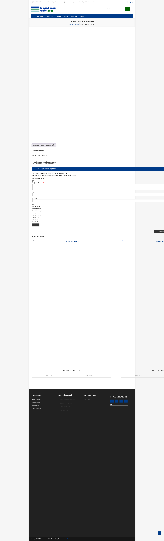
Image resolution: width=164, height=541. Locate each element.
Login (131, 2)
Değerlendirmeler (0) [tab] (48, 145)
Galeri (66, 16)
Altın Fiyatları (87, 399)
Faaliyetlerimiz (36, 402)
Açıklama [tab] (36, 145)
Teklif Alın (74, 16)
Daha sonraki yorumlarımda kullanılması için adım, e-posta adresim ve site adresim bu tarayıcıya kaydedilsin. (37, 214)
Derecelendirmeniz (37, 178)
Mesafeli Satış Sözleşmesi (67, 399)
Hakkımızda (50, 16)
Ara (127, 9)
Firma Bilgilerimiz (36, 399)
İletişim (82, 16)
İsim (34, 192)
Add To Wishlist (89, 375)
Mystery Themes (67, 539)
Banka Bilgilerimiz (37, 408)
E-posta (35, 198)
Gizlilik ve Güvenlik (65, 407)
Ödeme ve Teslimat (66, 403)
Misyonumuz (35, 405)
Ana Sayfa (40, 16)
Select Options (138, 375)
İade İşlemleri (64, 410)
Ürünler (59, 16)
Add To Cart (49, 375)
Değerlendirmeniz (37, 183)
